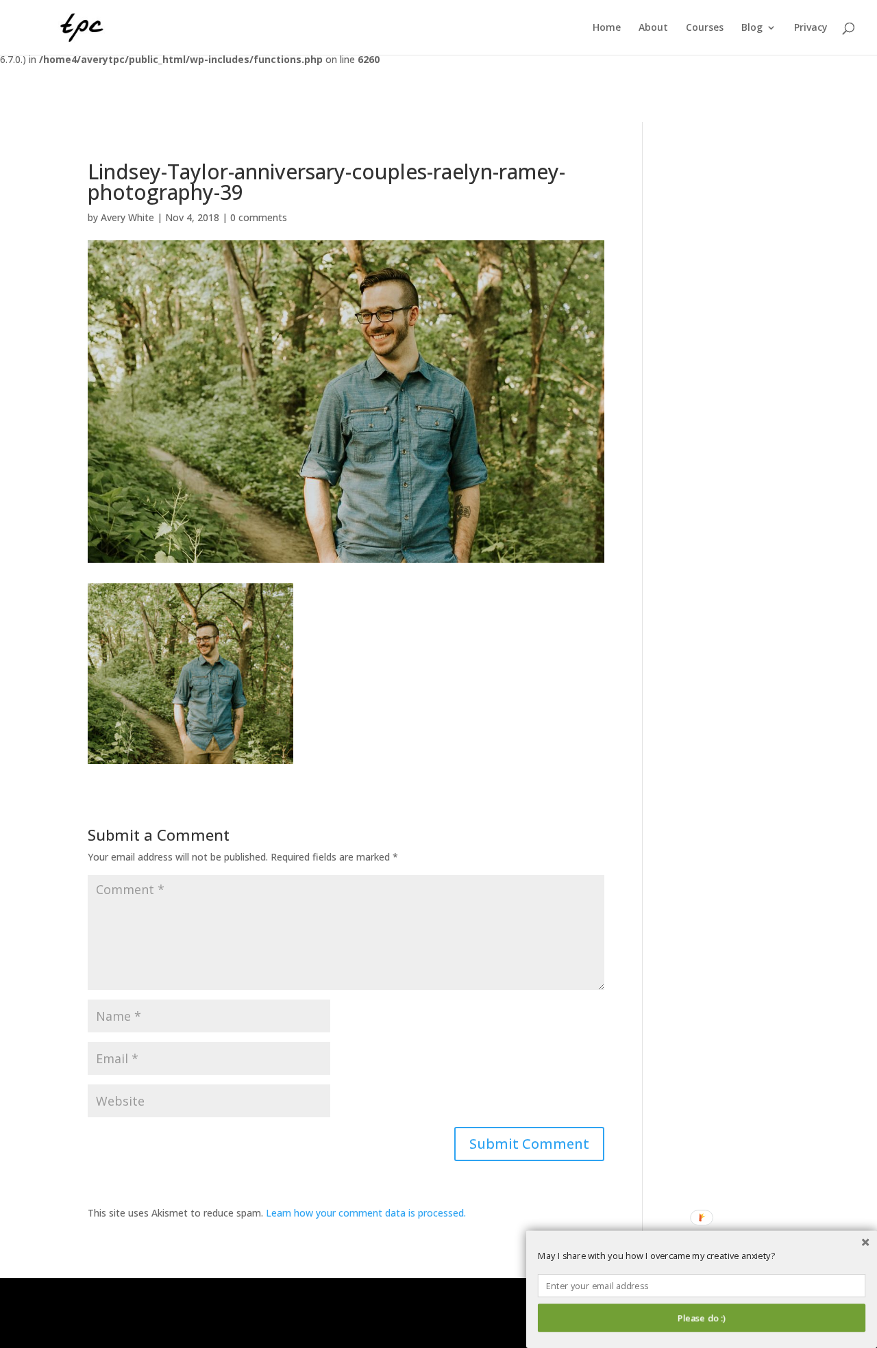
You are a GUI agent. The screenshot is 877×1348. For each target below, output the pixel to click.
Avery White (127, 217)
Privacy (811, 28)
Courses (705, 28)
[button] (701, 1256)
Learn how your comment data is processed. (366, 1212)
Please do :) (701, 1318)
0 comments (258, 217)
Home (607, 28)
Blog (752, 28)
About (653, 28)
